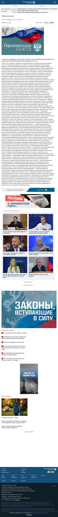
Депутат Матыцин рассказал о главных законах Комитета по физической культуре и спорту (13, 347)
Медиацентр (14, 477)
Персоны (33, 475)
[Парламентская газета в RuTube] (55, 472)
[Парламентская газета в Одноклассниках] (53, 472)
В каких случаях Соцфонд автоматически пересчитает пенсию (30, 12)
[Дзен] (52, 22)
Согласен (29, 515)
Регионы (3, 477)
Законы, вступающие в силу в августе (14, 342)
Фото (22, 475)
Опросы (13, 475)
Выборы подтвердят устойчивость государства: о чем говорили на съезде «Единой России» (14, 421)
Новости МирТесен (28, 285)
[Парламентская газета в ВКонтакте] (50, 472)
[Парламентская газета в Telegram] (52, 472)
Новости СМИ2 (28, 282)
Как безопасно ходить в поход (10, 417)
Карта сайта (53, 485)
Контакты (4, 480)
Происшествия (5, 472)
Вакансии (23, 480)
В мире (23, 470)
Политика (4, 468)
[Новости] (46, 22)
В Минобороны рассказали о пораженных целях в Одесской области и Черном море (14, 337)
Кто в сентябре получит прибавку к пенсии (25, 10)
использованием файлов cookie (40, 512)
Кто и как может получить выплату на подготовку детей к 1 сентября (13, 359)
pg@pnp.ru (18, 499)
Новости (42, 6)
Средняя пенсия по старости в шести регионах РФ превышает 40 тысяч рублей (33, 9)
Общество (4, 470)
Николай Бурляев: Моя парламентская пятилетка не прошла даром (13, 353)
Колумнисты (34, 477)
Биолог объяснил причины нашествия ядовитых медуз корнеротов (12, 426)
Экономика (24, 468)
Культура (23, 472)
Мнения (43, 475)
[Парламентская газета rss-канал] (48, 472)
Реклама (13, 480)
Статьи (15, 6)
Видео (3, 475)
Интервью (23, 477)
